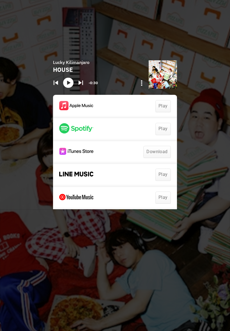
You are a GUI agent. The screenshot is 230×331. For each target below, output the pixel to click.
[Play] (68, 83)
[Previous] (56, 83)
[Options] (141, 83)
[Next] (80, 83)
